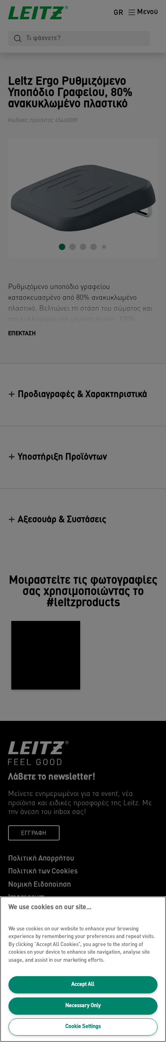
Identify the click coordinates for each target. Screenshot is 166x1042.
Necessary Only (83, 1005)
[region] (83, 969)
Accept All (82, 984)
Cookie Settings (83, 1026)
